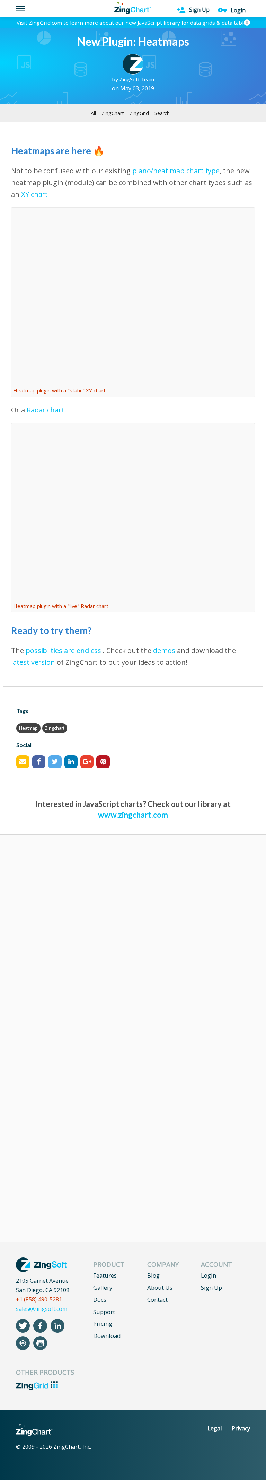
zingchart (54, 728)
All (93, 113)
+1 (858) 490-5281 (39, 1299)
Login (208, 1275)
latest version (33, 662)
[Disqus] (133, 941)
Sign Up (211, 1287)
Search (162, 113)
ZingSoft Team (136, 79)
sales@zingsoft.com (41, 1309)
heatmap (28, 728)
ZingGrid (139, 113)
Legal (214, 1428)
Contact (157, 1300)
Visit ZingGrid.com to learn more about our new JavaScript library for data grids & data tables (133, 22)
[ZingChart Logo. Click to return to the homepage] (132, 8)
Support (104, 1312)
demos (164, 650)
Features (105, 1275)
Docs (99, 1300)
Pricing (102, 1323)
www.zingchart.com (133, 814)
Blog (153, 1275)
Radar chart (45, 410)
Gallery (102, 1287)
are (69, 650)
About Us (159, 1287)
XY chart (34, 194)
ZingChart (112, 113)
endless (89, 650)
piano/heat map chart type (176, 170)
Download (107, 1336)
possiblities (44, 650)
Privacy (241, 1428)
